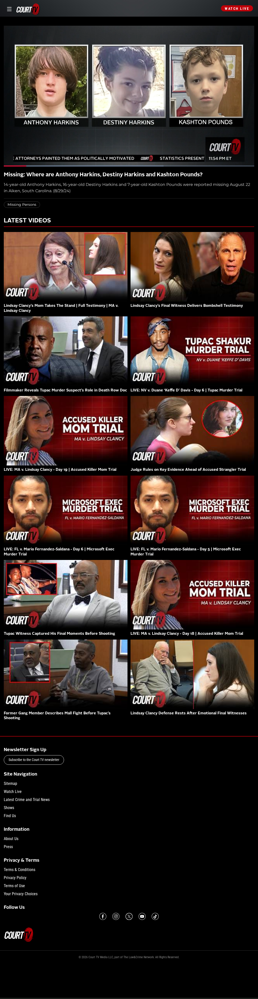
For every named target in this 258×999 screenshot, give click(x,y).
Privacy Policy (15, 877)
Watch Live (237, 9)
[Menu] (8, 8)
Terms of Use (14, 885)
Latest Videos (27, 221)
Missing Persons (22, 205)
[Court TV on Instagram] (115, 916)
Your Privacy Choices (21, 893)
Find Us (10, 815)
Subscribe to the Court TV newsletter (34, 760)
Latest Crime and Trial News (27, 799)
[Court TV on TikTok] (155, 916)
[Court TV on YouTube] (142, 916)
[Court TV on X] (129, 916)
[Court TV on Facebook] (102, 916)
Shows (9, 807)
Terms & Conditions (19, 869)
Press (8, 846)
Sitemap (10, 783)
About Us (11, 838)
